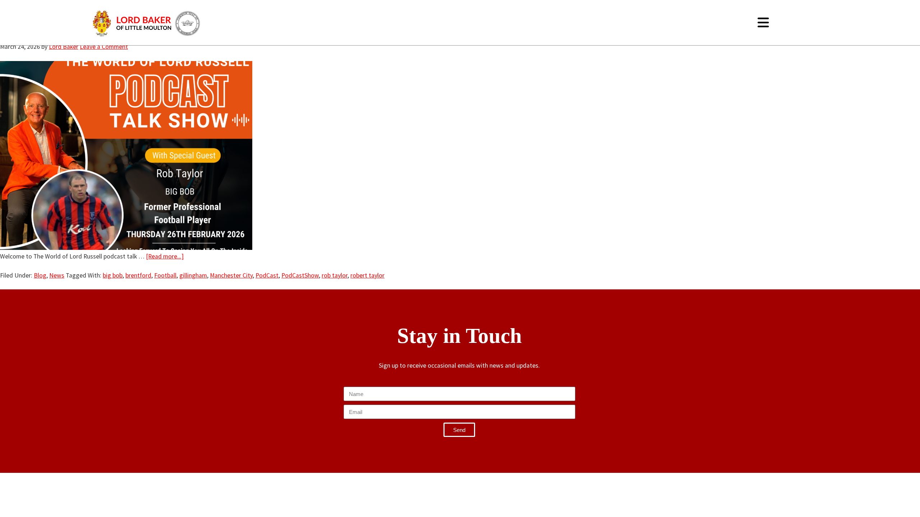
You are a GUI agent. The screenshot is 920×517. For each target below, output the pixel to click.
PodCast (267, 275)
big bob (113, 275)
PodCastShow (300, 275)
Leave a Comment (104, 47)
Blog (40, 275)
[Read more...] (165, 256)
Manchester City (231, 275)
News (56, 275)
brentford (138, 275)
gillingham (193, 275)
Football (165, 275)
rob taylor (335, 275)
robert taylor (367, 275)
